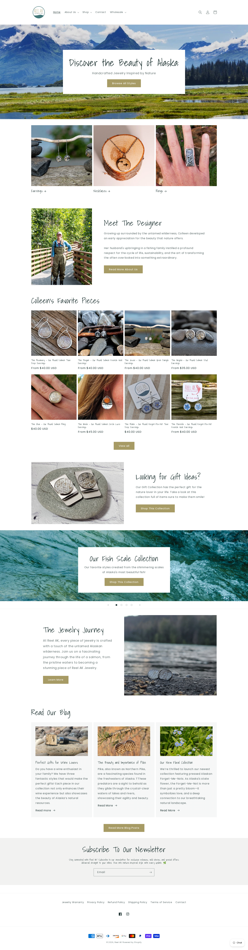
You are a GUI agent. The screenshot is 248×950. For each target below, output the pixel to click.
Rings (159, 191)
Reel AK (118, 942)
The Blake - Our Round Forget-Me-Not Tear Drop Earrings (147, 426)
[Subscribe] (150, 872)
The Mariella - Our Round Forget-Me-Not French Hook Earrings (191, 426)
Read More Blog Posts (124, 828)
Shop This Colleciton (155, 508)
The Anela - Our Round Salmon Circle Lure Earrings (99, 426)
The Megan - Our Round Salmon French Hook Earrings (100, 362)
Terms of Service (161, 902)
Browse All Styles (124, 83)
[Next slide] (140, 605)
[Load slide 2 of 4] (121, 605)
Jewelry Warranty (73, 902)
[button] (71, 12)
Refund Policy (116, 902)
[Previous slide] (108, 605)
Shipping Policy (137, 902)
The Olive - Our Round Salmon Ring (48, 424)
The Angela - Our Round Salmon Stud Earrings (189, 362)
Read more (43, 810)
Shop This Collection (124, 582)
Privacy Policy (95, 902)
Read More (105, 805)
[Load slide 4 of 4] (131, 605)
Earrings (37, 191)
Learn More (55, 679)
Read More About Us (123, 269)
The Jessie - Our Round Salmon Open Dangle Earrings (147, 362)
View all (124, 446)
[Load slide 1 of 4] (116, 605)
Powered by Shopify (132, 942)
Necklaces (99, 191)
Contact (180, 902)
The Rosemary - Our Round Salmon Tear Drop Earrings (51, 362)
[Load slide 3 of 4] (126, 605)
